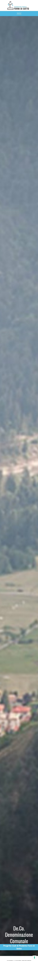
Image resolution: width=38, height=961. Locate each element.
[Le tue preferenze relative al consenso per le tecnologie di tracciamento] (34, 957)
